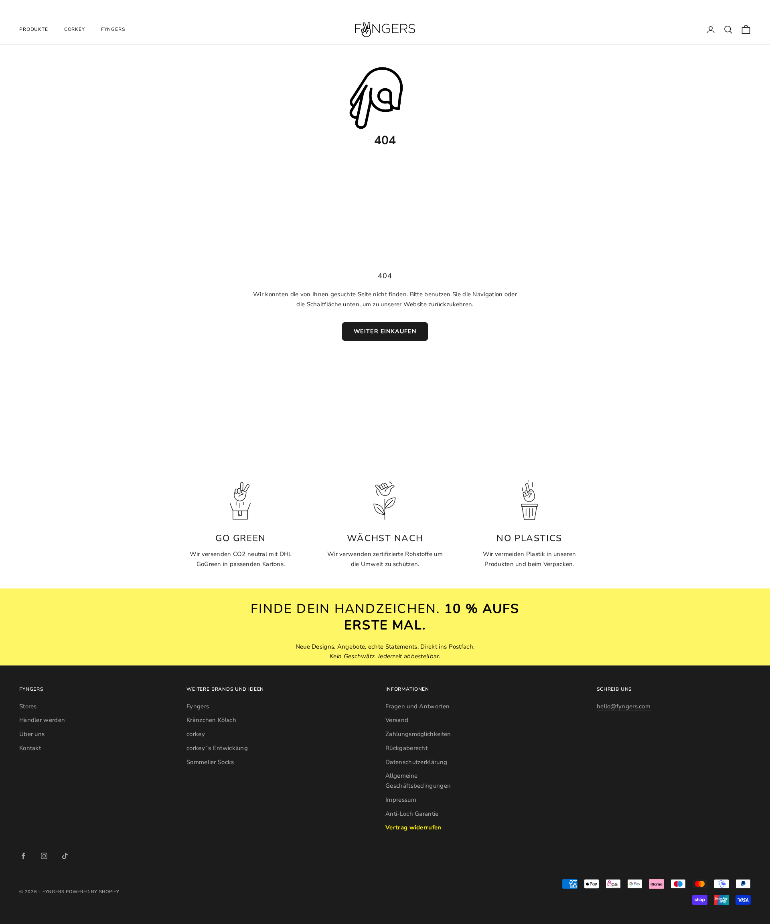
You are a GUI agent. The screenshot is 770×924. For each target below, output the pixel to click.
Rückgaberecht (406, 748)
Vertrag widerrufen (413, 827)
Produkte (33, 29)
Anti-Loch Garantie (411, 814)
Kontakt (30, 748)
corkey (74, 29)
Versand (396, 720)
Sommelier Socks (210, 762)
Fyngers (113, 29)
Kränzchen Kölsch (211, 720)
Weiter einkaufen (385, 331)
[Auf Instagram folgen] (44, 856)
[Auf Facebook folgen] (23, 856)
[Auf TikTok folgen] (65, 856)
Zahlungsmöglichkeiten (418, 734)
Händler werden (42, 720)
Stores (28, 706)
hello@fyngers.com (623, 706)
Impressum (400, 800)
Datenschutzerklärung (416, 762)
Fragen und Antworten (417, 706)
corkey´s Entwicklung (217, 748)
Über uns (32, 734)
